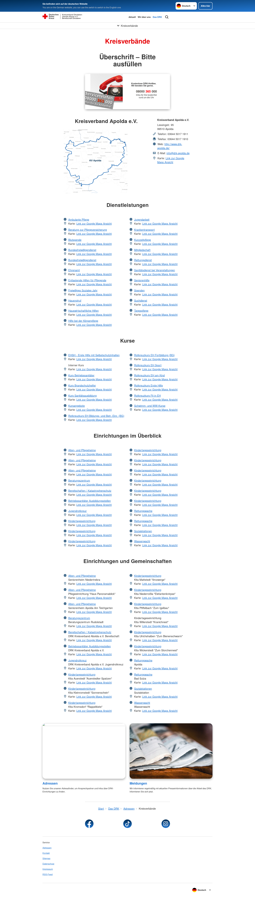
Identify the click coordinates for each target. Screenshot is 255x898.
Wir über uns (144, 17)
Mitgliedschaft (142, 250)
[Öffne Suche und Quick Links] (167, 17)
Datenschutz (48, 863)
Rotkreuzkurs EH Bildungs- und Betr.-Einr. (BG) (96, 416)
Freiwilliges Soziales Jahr (82, 290)
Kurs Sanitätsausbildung (82, 395)
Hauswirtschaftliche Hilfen (83, 310)
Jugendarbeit (141, 219)
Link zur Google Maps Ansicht (170, 160)
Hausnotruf (74, 300)
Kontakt (46, 853)
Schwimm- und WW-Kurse (149, 406)
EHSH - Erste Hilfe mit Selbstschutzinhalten (94, 355)
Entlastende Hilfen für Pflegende (87, 280)
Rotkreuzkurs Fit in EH (147, 395)
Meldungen (138, 783)
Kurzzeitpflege (142, 240)
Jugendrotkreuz (77, 511)
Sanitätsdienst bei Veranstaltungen (154, 270)
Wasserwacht (142, 541)
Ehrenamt (74, 270)
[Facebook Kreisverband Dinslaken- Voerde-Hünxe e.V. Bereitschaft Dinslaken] (89, 823)
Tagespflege (141, 310)
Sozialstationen (143, 531)
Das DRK (157, 17)
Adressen (50, 783)
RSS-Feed (47, 874)
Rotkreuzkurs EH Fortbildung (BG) (154, 355)
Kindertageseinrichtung (81, 521)
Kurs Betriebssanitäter (81, 375)
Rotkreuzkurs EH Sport (148, 365)
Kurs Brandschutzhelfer (82, 385)
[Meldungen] (171, 751)
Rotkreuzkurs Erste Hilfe (148, 385)
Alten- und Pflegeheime (82, 450)
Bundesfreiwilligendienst (82, 250)
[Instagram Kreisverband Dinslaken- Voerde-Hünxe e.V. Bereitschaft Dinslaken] (166, 823)
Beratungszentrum (79, 480)
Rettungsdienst (143, 260)
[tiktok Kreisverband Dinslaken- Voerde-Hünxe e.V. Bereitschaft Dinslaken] (127, 823)
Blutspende (74, 240)
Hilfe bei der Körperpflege (83, 321)
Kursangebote (76, 406)
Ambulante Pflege (78, 219)
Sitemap (46, 858)
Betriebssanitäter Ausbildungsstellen (89, 501)
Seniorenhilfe (141, 280)
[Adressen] (83, 751)
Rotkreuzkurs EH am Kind (149, 375)
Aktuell (132, 17)
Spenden (139, 290)
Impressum (47, 869)
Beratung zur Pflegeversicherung (87, 230)
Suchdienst (140, 300)
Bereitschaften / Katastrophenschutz (89, 490)
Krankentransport (144, 230)
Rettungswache (143, 511)
